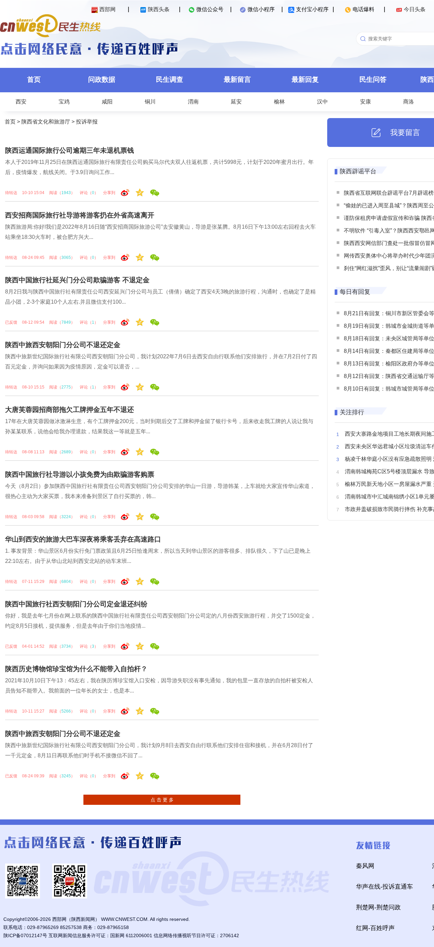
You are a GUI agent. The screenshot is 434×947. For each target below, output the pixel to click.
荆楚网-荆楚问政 (378, 907)
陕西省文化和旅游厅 (45, 122)
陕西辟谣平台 (358, 171)
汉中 (322, 102)
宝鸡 (64, 102)
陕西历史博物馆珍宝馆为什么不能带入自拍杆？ (76, 669)
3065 (66, 257)
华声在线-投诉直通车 (384, 886)
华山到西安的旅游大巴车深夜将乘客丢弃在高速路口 (83, 539)
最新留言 (237, 79)
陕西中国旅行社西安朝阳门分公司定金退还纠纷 (76, 604)
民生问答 (373, 79)
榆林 (279, 102)
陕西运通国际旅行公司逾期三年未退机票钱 (69, 150)
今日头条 (415, 9)
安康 (365, 102)
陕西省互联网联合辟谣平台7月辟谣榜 (389, 193)
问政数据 (101, 79)
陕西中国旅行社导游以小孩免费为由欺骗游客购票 (79, 474)
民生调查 (169, 79)
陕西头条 (159, 9)
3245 (66, 776)
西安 (21, 102)
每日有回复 (355, 291)
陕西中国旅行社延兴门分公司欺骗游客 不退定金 (77, 280)
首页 (34, 79)
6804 (66, 581)
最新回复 (305, 79)
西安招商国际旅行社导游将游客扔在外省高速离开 (79, 215)
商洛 (408, 102)
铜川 (150, 102)
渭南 (193, 102)
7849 (66, 322)
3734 (66, 646)
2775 (66, 387)
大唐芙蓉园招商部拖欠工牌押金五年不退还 (69, 409)
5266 (66, 711)
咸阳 (107, 102)
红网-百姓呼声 (375, 928)
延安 (236, 102)
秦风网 (365, 866)
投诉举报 (87, 122)
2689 (66, 452)
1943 (66, 192)
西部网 (107, 9)
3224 (66, 516)
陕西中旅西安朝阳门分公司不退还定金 (62, 344)
